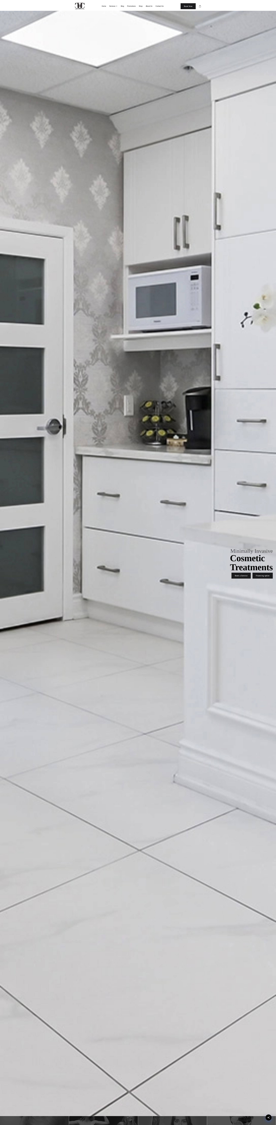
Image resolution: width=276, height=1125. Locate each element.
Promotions (131, 6)
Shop (141, 6)
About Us (149, 6)
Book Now (188, 6)
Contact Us (160, 6)
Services (112, 6)
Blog (122, 6)
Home (104, 6)
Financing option (262, 576)
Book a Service (241, 576)
